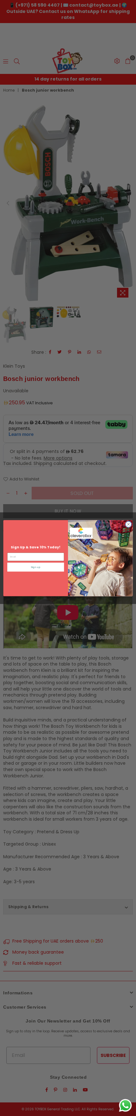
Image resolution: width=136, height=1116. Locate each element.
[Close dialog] (128, 524)
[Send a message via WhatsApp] (125, 1105)
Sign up (35, 567)
